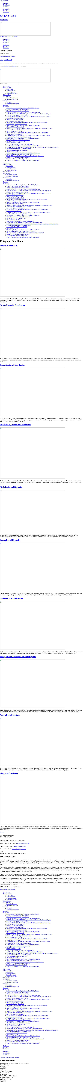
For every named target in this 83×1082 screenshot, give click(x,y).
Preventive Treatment (11, 98)
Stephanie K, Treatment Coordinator (15, 425)
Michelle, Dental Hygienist (11, 487)
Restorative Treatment (12, 99)
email (1, 1070)
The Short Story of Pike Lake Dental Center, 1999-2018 (20, 154)
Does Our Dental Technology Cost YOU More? (18, 129)
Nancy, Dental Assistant (10, 715)
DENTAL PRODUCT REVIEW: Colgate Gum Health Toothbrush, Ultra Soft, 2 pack (28, 113)
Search (1, 83)
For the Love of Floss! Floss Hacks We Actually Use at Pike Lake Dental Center (27, 132)
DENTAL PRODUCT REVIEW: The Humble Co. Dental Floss (23, 112)
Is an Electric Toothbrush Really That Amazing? (18, 137)
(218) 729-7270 (8, 15)
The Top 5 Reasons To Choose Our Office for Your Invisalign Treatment (25, 156)
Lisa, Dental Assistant (9, 773)
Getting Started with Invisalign (14, 134)
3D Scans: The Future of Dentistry (15, 118)
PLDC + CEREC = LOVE (13, 143)
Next (2, 832)
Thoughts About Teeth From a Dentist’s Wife (18, 157)
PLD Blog (6, 106)
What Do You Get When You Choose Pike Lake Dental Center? (22, 160)
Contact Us (6, 6)
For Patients (6, 3)
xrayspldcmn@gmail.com (19, 846)
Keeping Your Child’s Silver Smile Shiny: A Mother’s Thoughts (22, 138)
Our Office (9, 102)
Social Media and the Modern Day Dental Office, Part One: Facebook (24, 145)
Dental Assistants (10, 90)
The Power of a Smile (12, 151)
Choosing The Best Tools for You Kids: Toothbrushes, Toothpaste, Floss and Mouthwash (29, 128)
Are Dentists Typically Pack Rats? (15, 121)
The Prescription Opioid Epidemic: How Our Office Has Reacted (23, 153)
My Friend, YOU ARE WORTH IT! (15, 141)
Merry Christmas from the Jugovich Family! (17, 111)
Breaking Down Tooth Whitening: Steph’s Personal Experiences (22, 125)
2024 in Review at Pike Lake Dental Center (17, 109)
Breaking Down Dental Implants (14, 119)
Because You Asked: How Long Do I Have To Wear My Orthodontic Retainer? (26, 122)
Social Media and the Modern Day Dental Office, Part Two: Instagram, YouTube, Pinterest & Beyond (32, 147)
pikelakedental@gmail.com (19, 849)
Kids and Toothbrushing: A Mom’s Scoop (17, 115)
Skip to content (4, 0)
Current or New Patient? (6, 1073)
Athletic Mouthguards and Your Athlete (16, 124)
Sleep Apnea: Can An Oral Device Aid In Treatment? (20, 144)
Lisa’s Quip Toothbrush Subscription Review (18, 140)
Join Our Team (7, 95)
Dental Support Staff (11, 93)
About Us (5, 100)
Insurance (14, 66)
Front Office (9, 89)
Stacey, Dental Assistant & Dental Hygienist (18, 657)
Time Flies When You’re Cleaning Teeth (16, 159)
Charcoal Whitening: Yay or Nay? (15, 127)
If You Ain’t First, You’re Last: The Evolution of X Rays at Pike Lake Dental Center (28, 135)
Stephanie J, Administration (11, 598)
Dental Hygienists (11, 92)
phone (1, 1068)
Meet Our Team (7, 87)
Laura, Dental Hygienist (10, 540)
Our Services (6, 96)
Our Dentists (6, 86)
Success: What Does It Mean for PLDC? (16, 150)
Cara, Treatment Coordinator (12, 365)
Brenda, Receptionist (8, 245)
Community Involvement (12, 103)
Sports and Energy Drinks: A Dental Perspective (18, 148)
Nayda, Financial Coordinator (12, 305)
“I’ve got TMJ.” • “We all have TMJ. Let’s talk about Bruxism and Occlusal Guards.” (28, 116)
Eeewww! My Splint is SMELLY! (15, 131)
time (1, 1079)
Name (1, 1066)
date (1, 1077)
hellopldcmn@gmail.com (22, 843)
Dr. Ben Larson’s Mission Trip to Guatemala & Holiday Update (22, 108)
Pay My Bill (6, 5)
